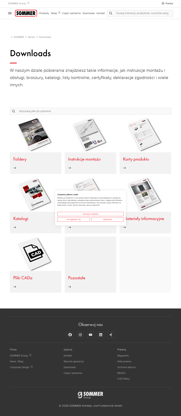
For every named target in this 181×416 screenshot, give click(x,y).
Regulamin (123, 355)
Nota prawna (124, 361)
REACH (121, 373)
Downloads (89, 13)
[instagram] (80, 334)
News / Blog (16, 361)
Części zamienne (71, 13)
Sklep (54, 13)
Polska (169, 3)
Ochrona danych (126, 367)
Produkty (44, 13)
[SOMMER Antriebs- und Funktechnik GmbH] (26, 13)
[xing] (110, 334)
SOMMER (19, 37)
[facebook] (70, 334)
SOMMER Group (17, 3)
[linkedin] (100, 334)
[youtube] (90, 334)
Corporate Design (19, 367)
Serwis (31, 37)
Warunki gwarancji (74, 361)
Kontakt (101, 13)
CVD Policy (123, 378)
